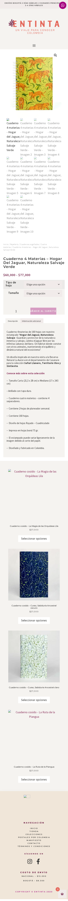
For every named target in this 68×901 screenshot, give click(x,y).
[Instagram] (30, 861)
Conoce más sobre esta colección (26, 373)
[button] (34, 45)
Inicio (5, 244)
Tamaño (13, 292)
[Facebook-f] (38, 861)
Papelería (14, 244)
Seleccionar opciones (34, 538)
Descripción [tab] (13, 321)
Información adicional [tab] (31, 321)
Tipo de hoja (11, 284)
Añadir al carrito (43, 311)
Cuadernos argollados (29, 244)
